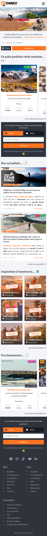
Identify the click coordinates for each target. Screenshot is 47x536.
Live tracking (12, 508)
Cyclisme (10, 491)
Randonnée (34, 488)
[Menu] (43, 3)
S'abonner (23, 146)
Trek (8, 488)
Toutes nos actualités (36, 264)
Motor (32, 133)
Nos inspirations (13, 475)
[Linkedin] (36, 458)
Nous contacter (13, 511)
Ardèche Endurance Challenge (17, 245)
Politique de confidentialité (17, 524)
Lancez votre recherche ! (33, 37)
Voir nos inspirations (36, 348)
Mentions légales (13, 521)
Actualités (10, 471)
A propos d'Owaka (14, 505)
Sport (11, 133)
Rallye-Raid (34, 485)
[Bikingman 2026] (23, 19)
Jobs (9, 514)
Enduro (33, 491)
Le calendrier (12, 478)
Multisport (11, 481)
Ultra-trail (10, 485)
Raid (32, 481)
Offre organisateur (14, 518)
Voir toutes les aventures (34, 119)
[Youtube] (29, 458)
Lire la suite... (39, 208)
